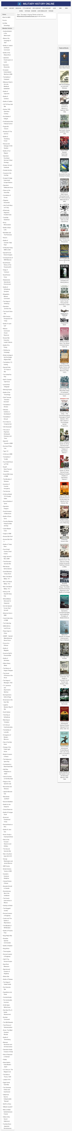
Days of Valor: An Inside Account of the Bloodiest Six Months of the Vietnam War (64, 499)
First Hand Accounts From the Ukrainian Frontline (64, 174)
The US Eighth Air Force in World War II (64, 260)
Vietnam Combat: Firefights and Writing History (64, 280)
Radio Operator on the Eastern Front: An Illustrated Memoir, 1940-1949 (64, 775)
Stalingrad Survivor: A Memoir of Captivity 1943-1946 (64, 108)
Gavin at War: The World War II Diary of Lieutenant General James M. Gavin (64, 392)
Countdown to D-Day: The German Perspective (64, 240)
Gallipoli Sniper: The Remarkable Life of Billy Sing (64, 521)
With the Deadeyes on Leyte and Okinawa (64, 86)
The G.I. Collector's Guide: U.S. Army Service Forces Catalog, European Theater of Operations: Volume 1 (64, 447)
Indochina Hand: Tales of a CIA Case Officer (64, 219)
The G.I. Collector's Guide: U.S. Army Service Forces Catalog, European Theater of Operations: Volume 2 (64, 474)
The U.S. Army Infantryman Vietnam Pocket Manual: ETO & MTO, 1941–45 (64, 725)
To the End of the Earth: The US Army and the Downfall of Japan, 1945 (64, 303)
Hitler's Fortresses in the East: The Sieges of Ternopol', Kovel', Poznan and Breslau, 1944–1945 (64, 680)
